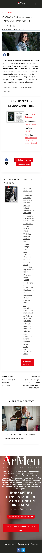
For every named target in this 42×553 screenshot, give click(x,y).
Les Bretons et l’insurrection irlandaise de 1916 (28, 287)
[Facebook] (4, 54)
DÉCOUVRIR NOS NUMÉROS (21, 516)
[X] (8, 54)
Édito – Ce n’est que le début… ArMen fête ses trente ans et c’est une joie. (31, 382)
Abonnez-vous (24, 164)
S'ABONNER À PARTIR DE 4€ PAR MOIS (21, 528)
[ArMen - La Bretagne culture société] (21, 3)
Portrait (7, 13)
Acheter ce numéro (27, 362)
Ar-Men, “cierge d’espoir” (26, 246)
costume (7, 87)
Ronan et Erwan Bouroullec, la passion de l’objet (28, 267)
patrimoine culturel (26, 87)
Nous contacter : (10, 544)
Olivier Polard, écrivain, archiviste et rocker (28, 349)
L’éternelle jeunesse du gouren (28, 277)
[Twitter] (23, 550)
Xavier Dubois (30, 124)
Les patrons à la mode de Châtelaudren (28, 218)
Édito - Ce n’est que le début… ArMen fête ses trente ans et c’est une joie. (27, 195)
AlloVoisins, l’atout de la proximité (28, 318)
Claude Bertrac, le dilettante (21, 435)
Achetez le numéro (23, 160)
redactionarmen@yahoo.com (27, 544)
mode (15, 87)
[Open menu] (35, 3)
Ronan (10, 29)
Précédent (4, 427)
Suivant (37, 427)
